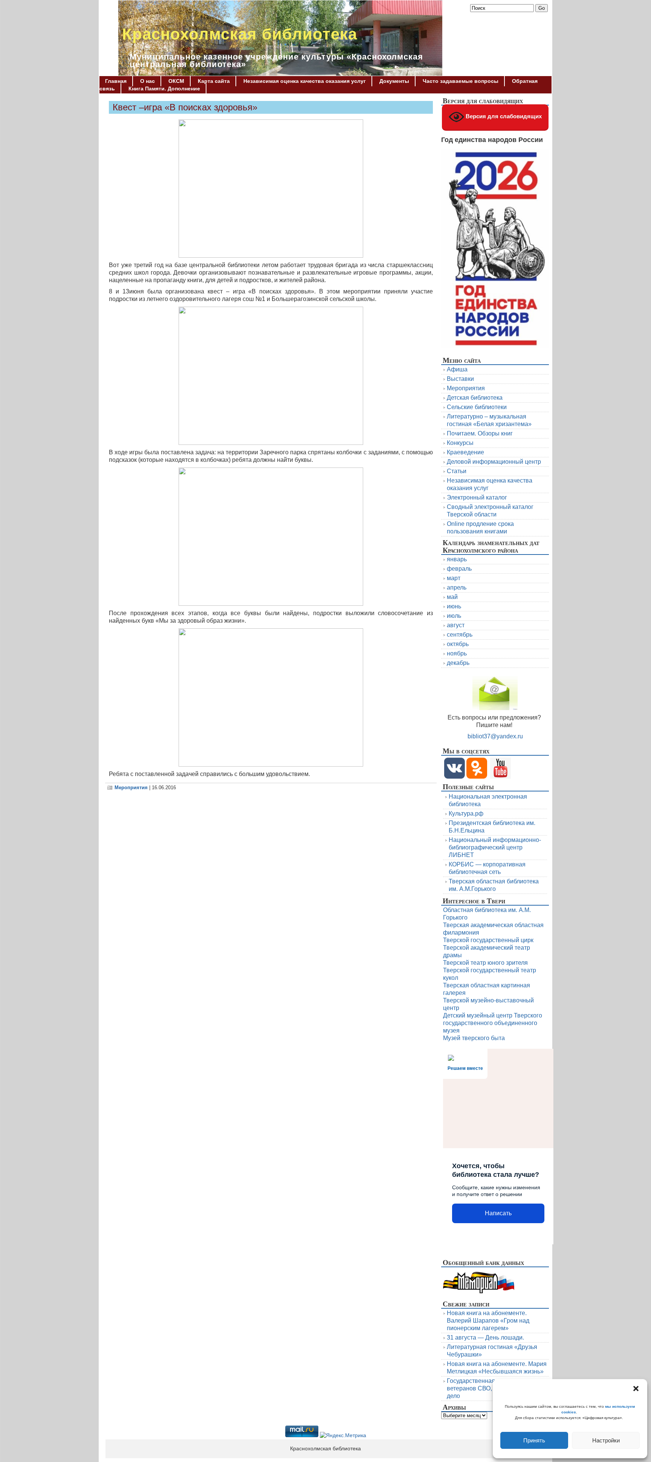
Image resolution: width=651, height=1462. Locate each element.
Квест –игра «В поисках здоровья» (185, 107)
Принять (534, 1440)
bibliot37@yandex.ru (495, 736)
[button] (636, 1388)
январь (457, 559)
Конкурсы (460, 443)
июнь (454, 606)
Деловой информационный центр (494, 461)
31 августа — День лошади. (485, 1337)
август (456, 625)
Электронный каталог (477, 497)
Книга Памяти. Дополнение (164, 89)
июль (454, 616)
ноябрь (457, 653)
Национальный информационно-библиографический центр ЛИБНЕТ (495, 847)
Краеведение (465, 452)
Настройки (606, 1440)
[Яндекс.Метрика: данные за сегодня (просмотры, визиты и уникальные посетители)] (343, 1435)
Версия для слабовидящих (503, 116)
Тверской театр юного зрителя (485, 962)
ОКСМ (176, 81)
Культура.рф (466, 813)
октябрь (458, 644)
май (452, 597)
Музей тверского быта (474, 1038)
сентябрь (459, 634)
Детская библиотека (475, 397)
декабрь (458, 663)
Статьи (456, 471)
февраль (459, 568)
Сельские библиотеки (477, 407)
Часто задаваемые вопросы (460, 81)
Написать (498, 1213)
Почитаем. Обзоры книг (480, 433)
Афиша (457, 369)
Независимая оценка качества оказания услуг (304, 81)
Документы (394, 81)
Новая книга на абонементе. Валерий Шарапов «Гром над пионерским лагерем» (488, 1320)
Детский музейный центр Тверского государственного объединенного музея (492, 1023)
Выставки (460, 379)
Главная (116, 81)
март (453, 578)
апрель (456, 587)
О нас (147, 81)
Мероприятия (131, 787)
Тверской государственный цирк (488, 940)
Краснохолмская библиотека (239, 34)
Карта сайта (214, 81)
